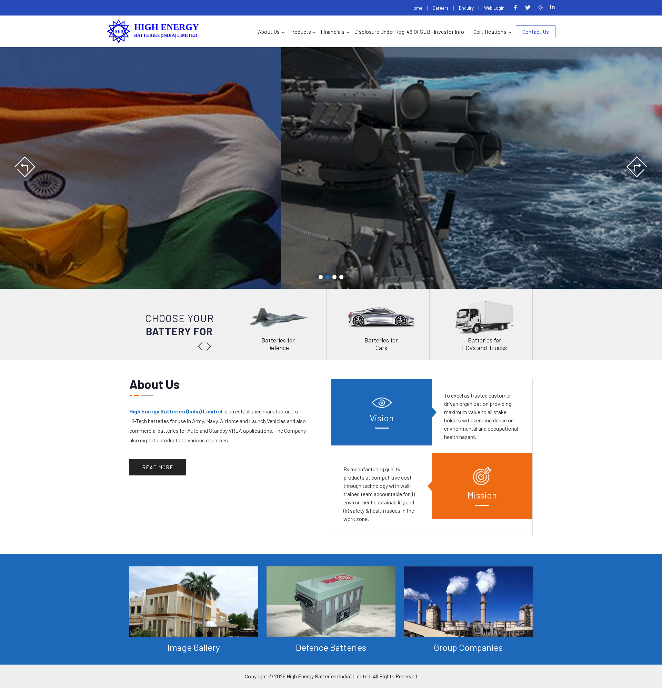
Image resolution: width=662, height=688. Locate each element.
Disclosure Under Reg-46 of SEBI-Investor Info (409, 31)
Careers (441, 8)
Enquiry (466, 8)
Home (416, 8)
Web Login (494, 8)
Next (636, 167)
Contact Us (535, 31)
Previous (25, 167)
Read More (157, 467)
